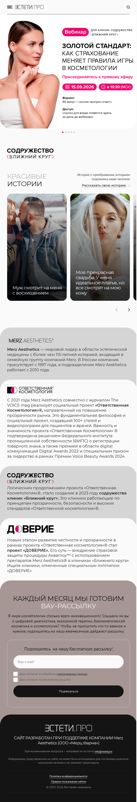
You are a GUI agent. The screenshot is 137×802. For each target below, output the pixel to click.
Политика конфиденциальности (68, 776)
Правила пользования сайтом (68, 781)
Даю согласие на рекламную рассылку (45, 679)
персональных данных (72, 674)
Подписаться (68, 691)
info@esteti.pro (103, 751)
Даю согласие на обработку (54, 674)
